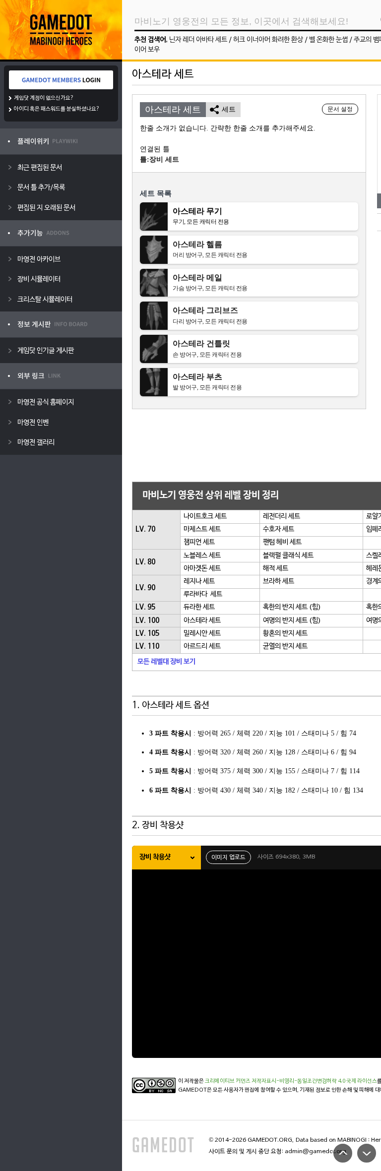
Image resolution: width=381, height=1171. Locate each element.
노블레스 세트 (202, 555)
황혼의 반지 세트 (285, 633)
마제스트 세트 (202, 529)
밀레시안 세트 (202, 633)
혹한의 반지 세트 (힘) (292, 607)
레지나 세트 (199, 581)
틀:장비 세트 (159, 159)
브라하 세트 (278, 581)
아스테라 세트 (202, 620)
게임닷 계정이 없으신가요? (44, 98)
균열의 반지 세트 (285, 646)
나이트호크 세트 (205, 516)
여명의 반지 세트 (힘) (292, 620)
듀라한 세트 (199, 607)
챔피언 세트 (199, 542)
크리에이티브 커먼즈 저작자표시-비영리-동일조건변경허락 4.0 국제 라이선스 (291, 1081)
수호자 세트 (278, 529)
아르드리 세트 (202, 646)
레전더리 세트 (281, 516)
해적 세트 (275, 568)
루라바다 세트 (203, 594)
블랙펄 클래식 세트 (288, 555)
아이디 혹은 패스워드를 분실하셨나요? (57, 109)
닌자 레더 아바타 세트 (198, 40)
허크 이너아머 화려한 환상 (268, 40)
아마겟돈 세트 (202, 568)
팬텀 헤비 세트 (282, 542)
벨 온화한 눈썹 (328, 40)
